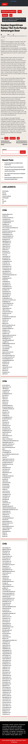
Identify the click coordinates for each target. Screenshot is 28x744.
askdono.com (5, 402)
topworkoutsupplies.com (7, 236)
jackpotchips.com (6, 296)
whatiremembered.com (7, 445)
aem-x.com (4, 254)
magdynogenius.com (7, 652)
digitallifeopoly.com (6, 241)
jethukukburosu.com (6, 601)
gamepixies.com (5, 290)
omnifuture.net (5, 392)
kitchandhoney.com (6, 467)
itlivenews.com (5, 524)
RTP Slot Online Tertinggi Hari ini (9, 11)
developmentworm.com (7, 523)
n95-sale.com (5, 410)
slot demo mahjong (6, 196)
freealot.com (5, 279)
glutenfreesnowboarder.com (8, 325)
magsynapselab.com (7, 653)
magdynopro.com (6, 667)
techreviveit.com (5, 670)
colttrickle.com (5, 388)
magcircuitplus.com (6, 705)
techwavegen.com (6, 680)
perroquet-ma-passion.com (8, 357)
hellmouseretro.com (6, 616)
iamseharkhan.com (6, 568)
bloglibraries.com (6, 605)
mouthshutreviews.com (7, 238)
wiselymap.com (5, 415)
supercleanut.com (6, 283)
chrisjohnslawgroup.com (7, 303)
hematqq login (5, 729)
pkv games (5, 15)
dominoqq (4, 728)
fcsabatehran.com (6, 618)
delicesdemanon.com (7, 472)
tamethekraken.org (6, 318)
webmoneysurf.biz (6, 482)
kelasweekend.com (6, 531)
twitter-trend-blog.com (7, 439)
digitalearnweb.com (6, 549)
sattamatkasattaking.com (8, 340)
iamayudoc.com (5, 276)
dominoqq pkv (5, 191)
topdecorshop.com (6, 513)
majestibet (7, 734)
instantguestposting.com (8, 518)
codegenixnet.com (6, 694)
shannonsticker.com (6, 561)
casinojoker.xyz (5, 498)
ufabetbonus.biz (5, 529)
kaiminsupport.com (6, 558)
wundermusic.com (6, 264)
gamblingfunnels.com (7, 393)
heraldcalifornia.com (6, 286)
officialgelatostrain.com (7, 337)
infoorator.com (5, 456)
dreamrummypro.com (7, 556)
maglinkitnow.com (6, 648)
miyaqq (12, 734)
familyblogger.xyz (6, 301)
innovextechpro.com (6, 657)
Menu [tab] (4, 4)
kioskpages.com (5, 330)
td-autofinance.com (6, 429)
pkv (3, 203)
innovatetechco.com (6, 665)
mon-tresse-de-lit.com (7, 347)
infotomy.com (5, 638)
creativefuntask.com (6, 269)
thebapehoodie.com (6, 608)
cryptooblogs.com (6, 256)
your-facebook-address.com (8, 355)
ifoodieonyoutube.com (7, 232)
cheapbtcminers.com (6, 273)
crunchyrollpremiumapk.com (8, 591)
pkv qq (20, 734)
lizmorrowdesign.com (7, 327)
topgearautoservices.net (7, 352)
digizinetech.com (6, 685)
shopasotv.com (5, 514)
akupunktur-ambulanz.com (8, 444)
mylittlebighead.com (6, 278)
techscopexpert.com (6, 660)
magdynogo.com (6, 714)
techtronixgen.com (6, 655)
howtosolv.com (5, 471)
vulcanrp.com (5, 437)
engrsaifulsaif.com (6, 271)
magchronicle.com (6, 645)
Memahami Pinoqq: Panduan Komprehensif (13, 167)
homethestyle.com (6, 259)
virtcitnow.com (5, 414)
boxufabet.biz (5, 350)
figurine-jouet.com (6, 353)
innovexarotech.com (6, 702)
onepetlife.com (5, 342)
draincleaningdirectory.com (8, 598)
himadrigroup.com (6, 425)
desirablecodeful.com (7, 630)
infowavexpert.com (6, 672)
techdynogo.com (6, 643)
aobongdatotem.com (7, 226)
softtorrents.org (6, 310)
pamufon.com (5, 315)
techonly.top (5, 403)
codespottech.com (6, 642)
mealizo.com (5, 574)
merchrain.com (5, 363)
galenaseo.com (5, 504)
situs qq (4, 193)
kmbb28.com (5, 365)
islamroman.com (6, 427)
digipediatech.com (6, 647)
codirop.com (5, 398)
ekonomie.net (5, 519)
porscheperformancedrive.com (9, 316)
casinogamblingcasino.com (8, 595)
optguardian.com (6, 248)
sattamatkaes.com (6, 590)
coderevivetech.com (6, 699)
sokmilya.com (5, 369)
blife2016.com (5, 323)
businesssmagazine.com (7, 407)
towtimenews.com (6, 596)
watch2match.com (6, 503)
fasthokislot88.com (6, 293)
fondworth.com (5, 566)
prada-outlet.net (6, 385)
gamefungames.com (6, 266)
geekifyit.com (5, 588)
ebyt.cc (3, 449)
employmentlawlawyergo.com (9, 508)
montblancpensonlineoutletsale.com (10, 440)
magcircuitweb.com (6, 658)
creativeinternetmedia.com (8, 408)
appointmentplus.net (7, 521)
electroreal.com (5, 229)
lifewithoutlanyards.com (7, 464)
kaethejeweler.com (6, 338)
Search (4, 149)
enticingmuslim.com (6, 611)
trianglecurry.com (6, 332)
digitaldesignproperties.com (8, 571)
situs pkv (4, 201)
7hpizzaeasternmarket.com (8, 459)
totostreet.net (5, 249)
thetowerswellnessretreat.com (9, 335)
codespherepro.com (6, 692)
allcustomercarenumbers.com (9, 300)
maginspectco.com (6, 712)
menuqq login (5, 724)
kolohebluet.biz (5, 484)
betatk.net (4, 533)
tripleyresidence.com (6, 308)
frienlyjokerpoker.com (7, 430)
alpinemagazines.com (7, 435)
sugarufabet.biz (5, 348)
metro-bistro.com (6, 469)
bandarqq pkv (22, 724)
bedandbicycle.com (6, 285)
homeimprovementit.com (7, 217)
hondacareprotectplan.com (8, 593)
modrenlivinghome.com (7, 358)
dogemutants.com (6, 620)
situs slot (4, 194)
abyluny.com (5, 370)
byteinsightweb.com (6, 650)
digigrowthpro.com (6, 387)
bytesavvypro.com (6, 682)
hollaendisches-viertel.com (8, 461)
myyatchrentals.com (6, 584)
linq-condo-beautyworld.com (8, 447)
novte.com (4, 457)
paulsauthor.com (6, 628)
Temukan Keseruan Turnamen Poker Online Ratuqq (6, 142)
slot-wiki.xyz (5, 501)
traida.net (4, 466)
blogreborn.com (6, 412)
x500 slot (12, 729)
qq (2, 199)
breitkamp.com (5, 306)
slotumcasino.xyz (6, 492)
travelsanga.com (6, 516)
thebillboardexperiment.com (8, 343)
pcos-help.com (5, 395)
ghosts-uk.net (5, 400)
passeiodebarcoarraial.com (8, 564)
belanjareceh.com (6, 559)
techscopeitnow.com (6, 707)
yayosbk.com (5, 479)
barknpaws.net (5, 576)
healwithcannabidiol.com (7, 328)
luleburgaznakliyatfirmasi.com (9, 606)
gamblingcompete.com (7, 405)
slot (11, 15)
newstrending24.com (7, 528)
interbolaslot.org (6, 551)
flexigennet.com (5, 632)
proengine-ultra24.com (7, 462)
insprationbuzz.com (6, 563)
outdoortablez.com (6, 637)
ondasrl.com (5, 322)
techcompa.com (5, 422)
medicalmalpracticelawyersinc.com (10, 509)
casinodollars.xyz (6, 496)
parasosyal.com (5, 610)
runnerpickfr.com (6, 390)
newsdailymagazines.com (8, 221)
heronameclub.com (6, 633)
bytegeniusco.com (6, 674)
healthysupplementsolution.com (9, 640)
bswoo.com (4, 536)
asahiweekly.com (6, 281)
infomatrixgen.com (6, 687)
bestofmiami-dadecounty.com (8, 231)
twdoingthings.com (6, 625)
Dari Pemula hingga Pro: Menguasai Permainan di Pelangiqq (21, 142)
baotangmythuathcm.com (8, 600)
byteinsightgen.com (6, 684)
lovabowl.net (5, 216)
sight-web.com (5, 424)
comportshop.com (6, 511)
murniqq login (18, 728)
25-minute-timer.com (6, 268)
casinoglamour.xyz (6, 494)
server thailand (6, 726)
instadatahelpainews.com (8, 360)
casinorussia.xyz (6, 491)
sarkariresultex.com (6, 573)
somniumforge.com (6, 603)
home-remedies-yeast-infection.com (10, 227)
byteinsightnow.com (6, 697)
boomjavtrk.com (6, 372)
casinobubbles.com (6, 243)
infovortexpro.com (6, 704)
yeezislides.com (5, 224)
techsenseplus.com (6, 677)
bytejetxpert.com (6, 710)
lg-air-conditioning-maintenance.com (10, 454)
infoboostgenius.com (7, 679)
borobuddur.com (6, 263)
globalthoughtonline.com (8, 581)
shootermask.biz (6, 486)
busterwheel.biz (5, 487)
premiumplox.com (6, 477)
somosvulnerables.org (7, 311)
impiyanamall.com (6, 246)
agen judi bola (14, 726)
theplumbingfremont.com (8, 526)
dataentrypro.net (6, 554)
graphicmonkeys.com (7, 288)
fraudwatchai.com (6, 253)
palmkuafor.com (6, 553)
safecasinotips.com (6, 295)
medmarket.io (5, 635)
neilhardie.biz (5, 481)
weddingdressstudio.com (8, 476)
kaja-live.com (5, 420)
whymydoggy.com (6, 548)
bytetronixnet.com (6, 709)
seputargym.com (6, 244)
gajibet (16, 734)
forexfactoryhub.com (7, 419)
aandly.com (4, 534)
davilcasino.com (5, 251)
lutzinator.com (5, 320)
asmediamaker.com (6, 579)
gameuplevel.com (6, 258)
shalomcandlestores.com (8, 586)
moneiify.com (5, 583)
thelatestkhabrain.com (7, 569)
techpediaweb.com (6, 662)
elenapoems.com (6, 615)
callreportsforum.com (7, 367)
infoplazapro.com (6, 668)
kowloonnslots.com (6, 432)
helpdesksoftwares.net (7, 214)
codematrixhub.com (6, 675)
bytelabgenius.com (6, 663)
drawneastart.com (6, 291)
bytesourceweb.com (6, 695)
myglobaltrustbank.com (7, 506)
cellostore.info (5, 578)
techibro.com (5, 434)
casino (19, 11)
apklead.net (5, 374)
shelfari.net (4, 489)
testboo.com (5, 474)
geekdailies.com (5, 362)
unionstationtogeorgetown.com (9, 274)
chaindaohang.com (6, 451)
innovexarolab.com (6, 689)
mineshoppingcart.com (7, 234)
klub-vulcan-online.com (7, 305)
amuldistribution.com (7, 261)
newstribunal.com (6, 219)
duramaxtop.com (6, 621)
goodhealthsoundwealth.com (9, 613)
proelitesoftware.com (7, 298)
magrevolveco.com (6, 700)
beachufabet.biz (5, 345)
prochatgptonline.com (7, 417)
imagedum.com (5, 333)
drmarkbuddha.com (6, 452)
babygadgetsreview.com (7, 442)
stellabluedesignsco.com (7, 627)
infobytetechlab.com (6, 690)
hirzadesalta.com (6, 239)
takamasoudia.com (6, 623)
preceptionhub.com (6, 222)
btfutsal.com (5, 397)
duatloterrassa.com (6, 313)
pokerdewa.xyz (5, 499)
